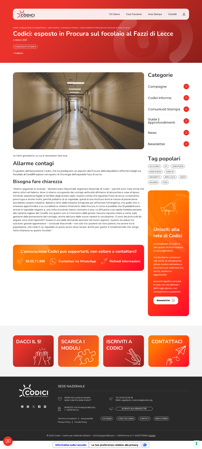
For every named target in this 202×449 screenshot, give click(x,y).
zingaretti (154, 177)
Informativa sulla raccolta (70, 444)
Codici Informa (159, 98)
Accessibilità (87, 418)
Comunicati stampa (25, 46)
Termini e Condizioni (67, 418)
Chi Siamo (114, 14)
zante (183, 177)
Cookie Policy (80, 422)
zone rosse (178, 166)
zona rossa (155, 171)
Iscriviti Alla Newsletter (134, 408)
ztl (165, 166)
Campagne (157, 86)
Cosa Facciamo (134, 14)
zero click (170, 177)
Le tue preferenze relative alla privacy (115, 444)
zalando (153, 182)
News (152, 133)
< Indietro (18, 53)
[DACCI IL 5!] (33, 351)
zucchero (154, 166)
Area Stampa (155, 14)
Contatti (172, 14)
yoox (164, 182)
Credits (152, 435)
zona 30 (170, 171)
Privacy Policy (64, 422)
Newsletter (156, 144)
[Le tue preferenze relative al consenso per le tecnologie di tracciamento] (196, 443)
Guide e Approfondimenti (161, 121)
